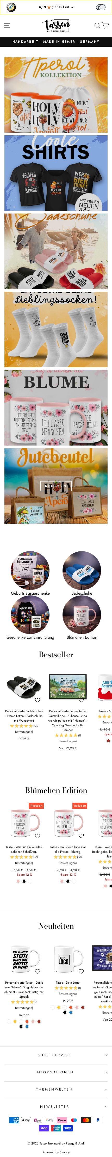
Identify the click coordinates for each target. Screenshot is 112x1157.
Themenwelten (54, 1089)
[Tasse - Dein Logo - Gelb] (59, 1007)
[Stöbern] (56, 486)
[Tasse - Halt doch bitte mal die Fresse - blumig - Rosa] (62, 881)
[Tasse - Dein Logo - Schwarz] (65, 1012)
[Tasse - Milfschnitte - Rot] (108, 741)
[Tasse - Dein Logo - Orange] (71, 1007)
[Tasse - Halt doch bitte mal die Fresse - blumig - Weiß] (74, 881)
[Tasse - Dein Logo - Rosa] (77, 1007)
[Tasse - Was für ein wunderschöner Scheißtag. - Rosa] (18, 881)
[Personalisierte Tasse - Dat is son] (9, 1022)
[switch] (100, 7)
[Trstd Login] (104, 6)
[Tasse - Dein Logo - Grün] (65, 1007)
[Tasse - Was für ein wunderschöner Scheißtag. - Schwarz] (24, 881)
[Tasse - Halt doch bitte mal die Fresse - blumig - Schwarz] (68, 881)
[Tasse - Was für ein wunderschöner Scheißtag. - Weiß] (30, 881)
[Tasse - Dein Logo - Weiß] (53, 1007)
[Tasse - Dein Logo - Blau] (71, 1012)
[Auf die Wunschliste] (37, 700)
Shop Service (55, 1055)
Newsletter (55, 1106)
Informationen (54, 1072)
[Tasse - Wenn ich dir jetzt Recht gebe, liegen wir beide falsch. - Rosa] (105, 886)
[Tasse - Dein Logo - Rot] (83, 1007)
